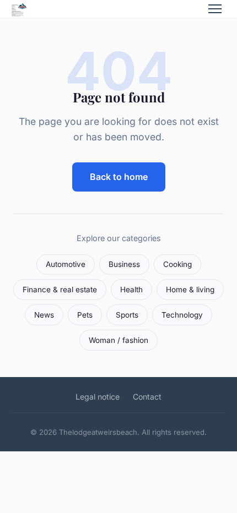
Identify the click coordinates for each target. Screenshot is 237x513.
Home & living (190, 289)
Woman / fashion (118, 340)
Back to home (119, 176)
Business (124, 264)
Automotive (65, 264)
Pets (85, 314)
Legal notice (98, 396)
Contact (147, 396)
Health (131, 289)
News (44, 314)
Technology (182, 314)
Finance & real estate (60, 289)
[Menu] (215, 9)
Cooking (177, 264)
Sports (127, 314)
